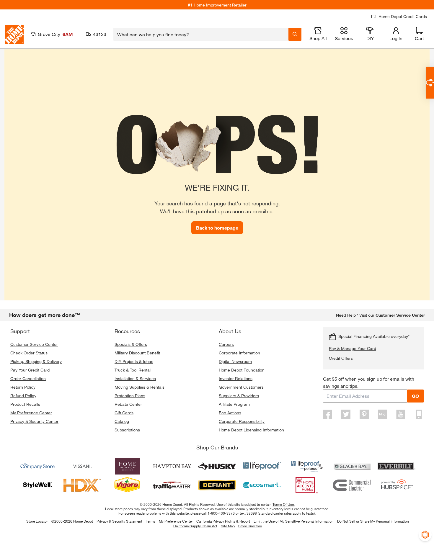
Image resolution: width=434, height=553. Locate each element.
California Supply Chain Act (195, 525)
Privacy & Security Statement (119, 521)
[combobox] (201, 34)
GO (415, 396)
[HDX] (82, 485)
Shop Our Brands (217, 447)
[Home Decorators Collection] (127, 466)
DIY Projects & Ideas (134, 361)
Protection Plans (130, 395)
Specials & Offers (131, 344)
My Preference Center (31, 412)
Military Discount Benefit (137, 352)
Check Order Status (29, 352)
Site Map (228, 526)
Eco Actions (230, 412)
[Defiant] (217, 485)
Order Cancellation (28, 378)
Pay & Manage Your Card (352, 348)
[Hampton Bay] (172, 466)
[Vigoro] (127, 485)
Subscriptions (127, 429)
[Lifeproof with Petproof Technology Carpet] (307, 466)
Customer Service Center (34, 344)
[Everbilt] (396, 466)
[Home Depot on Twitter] (346, 414)
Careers (226, 344)
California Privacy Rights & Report (223, 521)
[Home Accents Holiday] (307, 485)
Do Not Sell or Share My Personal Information (373, 521)
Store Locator (37, 521)
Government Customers (241, 387)
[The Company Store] (37, 466)
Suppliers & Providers (239, 395)
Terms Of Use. (284, 504)
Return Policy (22, 387)
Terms (150, 521)
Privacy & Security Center (34, 421)
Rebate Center (128, 404)
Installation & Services (135, 378)
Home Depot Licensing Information (251, 429)
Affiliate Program (234, 404)
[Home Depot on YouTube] (400, 414)
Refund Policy (23, 395)
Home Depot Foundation (242, 369)
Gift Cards (124, 412)
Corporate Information (239, 352)
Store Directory (250, 526)
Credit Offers (341, 358)
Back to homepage (217, 227)
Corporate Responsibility (242, 421)
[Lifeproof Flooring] (262, 466)
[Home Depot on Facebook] (327, 414)
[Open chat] (430, 83)
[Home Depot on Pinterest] (364, 414)
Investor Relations (235, 378)
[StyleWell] (37, 485)
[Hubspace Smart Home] (396, 485)
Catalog (122, 421)
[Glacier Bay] (352, 466)
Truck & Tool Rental (133, 369)
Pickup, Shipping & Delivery (36, 361)
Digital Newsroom (235, 361)
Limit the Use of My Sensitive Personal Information (294, 521)
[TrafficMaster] (172, 485)
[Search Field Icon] (294, 34)
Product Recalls (25, 404)
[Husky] (217, 466)
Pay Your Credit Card (30, 369)
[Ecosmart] (262, 485)
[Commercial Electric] (352, 485)
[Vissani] (82, 466)
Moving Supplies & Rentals (139, 387)
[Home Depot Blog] (382, 414)
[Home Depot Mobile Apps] (419, 414)
